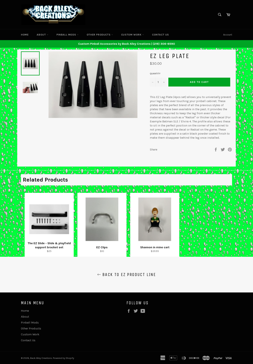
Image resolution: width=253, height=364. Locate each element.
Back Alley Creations (41, 358)
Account (227, 34)
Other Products (99, 34)
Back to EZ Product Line (128, 274)
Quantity (155, 73)
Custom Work (131, 34)
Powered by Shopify (63, 358)
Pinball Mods (66, 34)
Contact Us (160, 34)
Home (25, 34)
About (42, 34)
